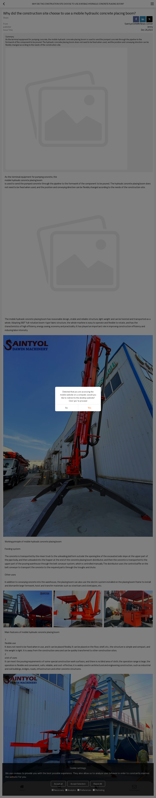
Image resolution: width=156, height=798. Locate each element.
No (66, 408)
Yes (89, 408)
